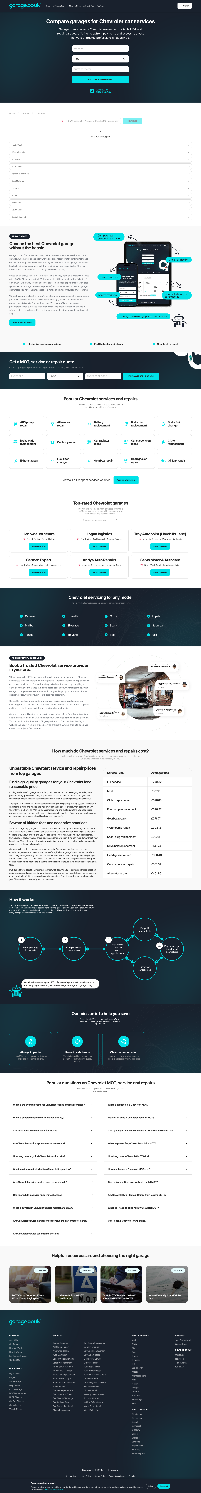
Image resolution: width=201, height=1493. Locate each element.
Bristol (135, 1422)
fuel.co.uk (179, 1367)
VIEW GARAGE (38, 546)
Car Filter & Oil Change (63, 1398)
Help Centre (14, 1385)
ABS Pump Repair (61, 1347)
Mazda (135, 1372)
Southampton (138, 1454)
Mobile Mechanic (91, 1386)
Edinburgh (136, 1426)
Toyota (135, 1392)
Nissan (135, 1384)
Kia (133, 1364)
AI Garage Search (59, 6)
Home (48, 6)
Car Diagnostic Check (63, 1394)
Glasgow (136, 1430)
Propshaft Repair (91, 1398)
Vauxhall (135, 1396)
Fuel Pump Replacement (95, 1375)
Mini (134, 1380)
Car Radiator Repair (61, 1402)
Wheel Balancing (91, 1410)
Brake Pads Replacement (64, 1383)
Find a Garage (15, 1389)
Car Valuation (15, 1405)
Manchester (137, 1446)
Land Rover (137, 1368)
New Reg (179, 1359)
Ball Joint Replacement (63, 1359)
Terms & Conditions (117, 1476)
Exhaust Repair (90, 1363)
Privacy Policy (85, 1476)
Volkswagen (137, 1399)
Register (13, 1378)
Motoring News (75, 6)
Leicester (136, 1438)
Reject (150, 1486)
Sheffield (136, 1450)
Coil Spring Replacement (95, 1343)
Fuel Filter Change (92, 1367)
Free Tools (100, 6)
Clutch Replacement (62, 1410)
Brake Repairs (59, 1386)
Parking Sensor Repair (94, 1394)
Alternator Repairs (61, 1351)
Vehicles (27, 113)
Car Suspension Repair (63, 1406)
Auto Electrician (60, 1355)
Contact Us (14, 1360)
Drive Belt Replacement (94, 1351)
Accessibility (71, 1476)
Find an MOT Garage (62, 1371)
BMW (134, 1344)
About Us (13, 1340)
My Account (14, 1374)
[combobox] (76, 59)
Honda (135, 1356)
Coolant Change (91, 1347)
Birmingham (137, 1414)
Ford (134, 1352)
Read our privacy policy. (54, 1489)
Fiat (133, 1348)
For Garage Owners (18, 1356)
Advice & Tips (88, 6)
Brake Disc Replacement (64, 1375)
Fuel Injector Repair (92, 1371)
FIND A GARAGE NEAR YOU (100, 79)
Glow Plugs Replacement (95, 1383)
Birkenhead (137, 1418)
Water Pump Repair (92, 1406)
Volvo (134, 1403)
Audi (134, 1340)
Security (132, 1476)
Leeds (134, 1434)
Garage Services (60, 1343)
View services (126, 480)
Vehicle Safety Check (93, 1402)
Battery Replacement (62, 1363)
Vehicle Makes (15, 1409)
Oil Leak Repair (90, 1390)
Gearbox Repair (91, 1379)
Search (132, 121)
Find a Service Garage (63, 1367)
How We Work (15, 1348)
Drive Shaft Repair (92, 1355)
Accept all (164, 1486)
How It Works (15, 1352)
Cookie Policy (100, 1476)
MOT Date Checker (18, 1393)
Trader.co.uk (180, 1363)
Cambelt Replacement (63, 1390)
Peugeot (136, 1388)
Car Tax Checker (17, 1401)
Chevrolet (40, 113)
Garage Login (181, 1344)
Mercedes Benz (139, 1376)
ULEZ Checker (15, 1397)
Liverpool (136, 1442)
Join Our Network (183, 1340)
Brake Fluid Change (61, 1379)
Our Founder (15, 1344)
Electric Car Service (92, 1359)
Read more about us (22, 322)
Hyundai (135, 1360)
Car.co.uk (179, 1355)
